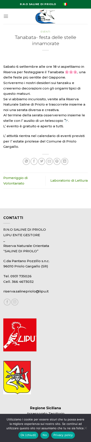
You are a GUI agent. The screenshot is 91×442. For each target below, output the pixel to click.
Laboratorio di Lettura (69, 180)
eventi (45, 31)
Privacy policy (63, 435)
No (45, 435)
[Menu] (5, 16)
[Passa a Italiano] (65, 4)
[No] (85, 429)
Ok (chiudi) (28, 435)
